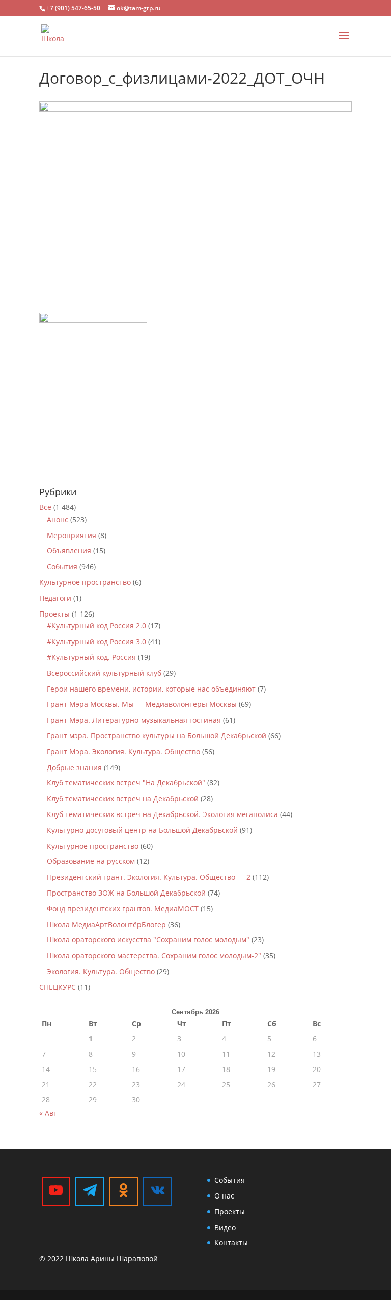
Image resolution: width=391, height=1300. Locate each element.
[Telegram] (89, 1191)
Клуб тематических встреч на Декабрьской (123, 798)
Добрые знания (74, 767)
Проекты (54, 614)
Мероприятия (71, 535)
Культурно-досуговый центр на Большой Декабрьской (142, 830)
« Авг (48, 1113)
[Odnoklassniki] (124, 1191)
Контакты (231, 1242)
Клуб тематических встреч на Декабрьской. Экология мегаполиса (162, 814)
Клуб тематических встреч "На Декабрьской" (126, 782)
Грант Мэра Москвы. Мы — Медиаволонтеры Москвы (142, 704)
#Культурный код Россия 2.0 (96, 625)
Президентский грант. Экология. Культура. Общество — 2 (148, 877)
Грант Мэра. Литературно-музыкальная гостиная (134, 720)
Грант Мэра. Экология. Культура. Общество (123, 751)
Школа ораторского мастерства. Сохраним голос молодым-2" (154, 955)
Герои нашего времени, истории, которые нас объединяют (151, 689)
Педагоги (55, 598)
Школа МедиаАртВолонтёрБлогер (106, 924)
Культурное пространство (85, 582)
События (62, 566)
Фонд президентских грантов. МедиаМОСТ (123, 908)
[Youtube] (56, 1191)
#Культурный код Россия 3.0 (96, 641)
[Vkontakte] (157, 1191)
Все (45, 507)
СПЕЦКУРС (57, 987)
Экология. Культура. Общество (101, 971)
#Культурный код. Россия (91, 657)
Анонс (57, 519)
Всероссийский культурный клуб (104, 673)
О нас (224, 1196)
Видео (225, 1227)
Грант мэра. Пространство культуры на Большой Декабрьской (156, 736)
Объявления (69, 550)
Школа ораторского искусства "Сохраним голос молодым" (148, 940)
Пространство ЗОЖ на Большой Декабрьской (126, 893)
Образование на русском (91, 861)
